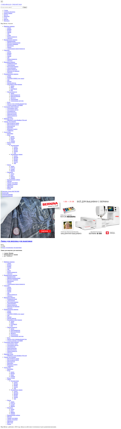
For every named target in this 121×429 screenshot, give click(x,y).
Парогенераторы (12, 112)
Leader (9, 35)
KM (12, 90)
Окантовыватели (15, 95)
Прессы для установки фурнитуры (17, 103)
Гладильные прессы (12, 109)
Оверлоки (7, 50)
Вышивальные (11, 41)
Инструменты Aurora (13, 123)
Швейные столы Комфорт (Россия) (17, 120)
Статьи (6, 10)
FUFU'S (13, 167)
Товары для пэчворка (10, 121)
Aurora (9, 28)
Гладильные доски (12, 108)
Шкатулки (10, 187)
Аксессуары (7, 132)
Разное (9, 188)
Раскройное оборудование (14, 84)
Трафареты (10, 130)
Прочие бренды (11, 83)
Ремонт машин (8, 13)
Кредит (6, 14)
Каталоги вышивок (12, 44)
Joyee (12, 175)
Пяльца (9, 47)
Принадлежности (12, 36)
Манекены (10, 185)
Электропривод (11, 68)
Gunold (12, 169)
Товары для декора (12, 182)
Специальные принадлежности (16, 48)
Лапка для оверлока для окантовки (16, 241)
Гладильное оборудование (11, 106)
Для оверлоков (15, 145)
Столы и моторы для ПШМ (15, 105)
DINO (12, 87)
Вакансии (6, 16)
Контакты (6, 20)
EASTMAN (14, 89)
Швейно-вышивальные (13, 42)
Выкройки (10, 127)
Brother (9, 31)
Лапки (12, 93)
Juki (8, 33)
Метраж (9, 181)
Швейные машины (9, 26)
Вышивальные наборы (13, 179)
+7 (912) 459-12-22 (6, 4)
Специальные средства (17, 100)
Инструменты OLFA (13, 124)
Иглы (8, 102)
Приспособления (15, 96)
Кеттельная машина (12, 66)
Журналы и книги (12, 129)
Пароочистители (12, 114)
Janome (9, 32)
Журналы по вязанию (13, 71)
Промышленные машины (11, 74)
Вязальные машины (9, 62)
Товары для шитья (12, 184)
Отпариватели (11, 111)
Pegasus (9, 81)
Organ (12, 139)
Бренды (6, 19)
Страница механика (9, 11)
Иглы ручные (11, 142)
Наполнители (11, 126)
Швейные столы (8, 118)
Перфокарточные (12, 63)
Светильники (14, 99)
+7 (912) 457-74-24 (16, 4)
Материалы (10, 45)
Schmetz (13, 141)
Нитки (9, 164)
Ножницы (10, 172)
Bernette (16, 157)
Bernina (9, 29)
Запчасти (9, 38)
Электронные (11, 65)
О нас (5, 17)
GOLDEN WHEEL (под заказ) (15, 78)
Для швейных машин (16, 154)
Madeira (13, 170)
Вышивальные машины (10, 39)
